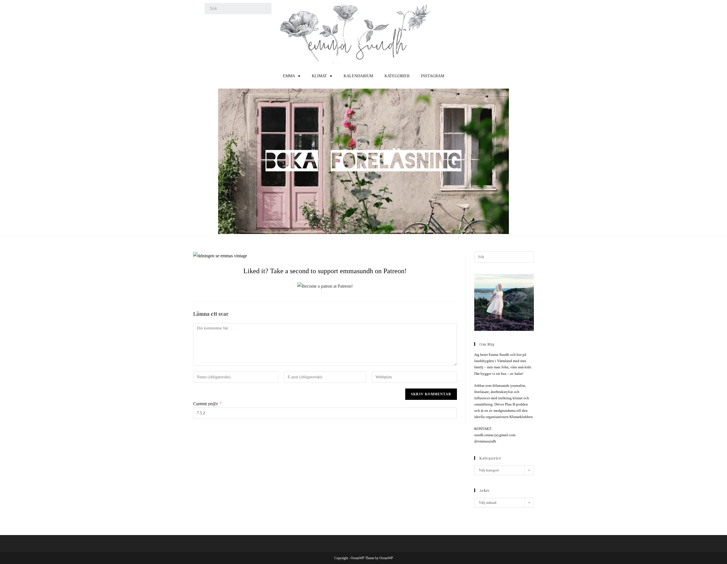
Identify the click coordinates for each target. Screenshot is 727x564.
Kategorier (397, 76)
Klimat (319, 76)
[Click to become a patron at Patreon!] (325, 285)
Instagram (432, 76)
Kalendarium (358, 76)
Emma (289, 76)
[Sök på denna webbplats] (504, 256)
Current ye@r (207, 403)
